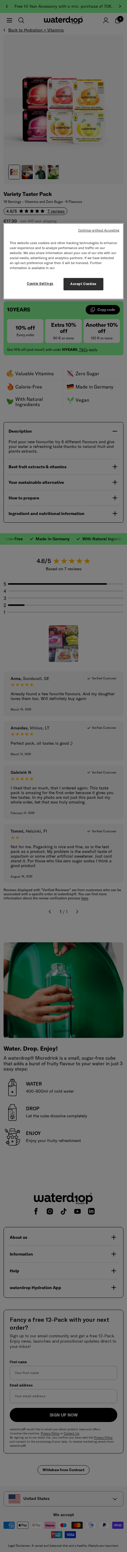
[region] (63, 261)
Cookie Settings (40, 283)
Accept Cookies (83, 284)
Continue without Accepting (99, 230)
